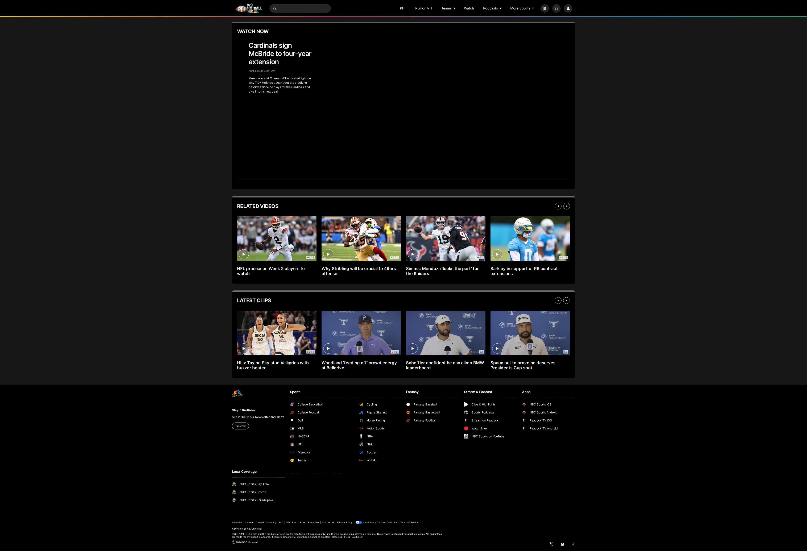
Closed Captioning (266, 522)
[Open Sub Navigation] (454, 8)
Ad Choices (328, 522)
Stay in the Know (243, 410)
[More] (545, 8)
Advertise (237, 522)
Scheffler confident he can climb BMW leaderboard (445, 365)
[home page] (249, 8)
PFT (403, 8)
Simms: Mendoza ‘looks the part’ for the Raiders (442, 271)
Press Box (313, 522)
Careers (249, 522)
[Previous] (558, 206)
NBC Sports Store (296, 522)
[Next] (566, 206)
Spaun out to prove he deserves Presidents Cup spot (523, 365)
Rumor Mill (423, 8)
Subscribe (240, 426)
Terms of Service (409, 522)
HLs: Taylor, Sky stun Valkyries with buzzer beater (273, 365)
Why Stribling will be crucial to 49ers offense (359, 271)
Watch (469, 8)
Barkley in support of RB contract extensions (524, 271)
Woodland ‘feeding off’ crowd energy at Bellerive (359, 365)
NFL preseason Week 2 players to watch (271, 271)
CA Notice (392, 522)
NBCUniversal (254, 528)
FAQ (281, 522)
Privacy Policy (344, 522)
